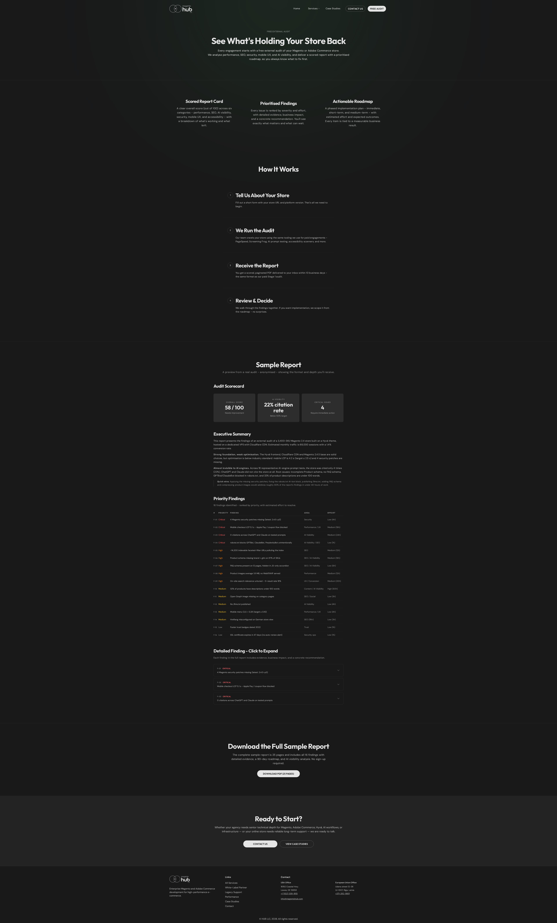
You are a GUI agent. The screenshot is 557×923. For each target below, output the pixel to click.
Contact (229, 906)
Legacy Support (233, 892)
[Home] (180, 9)
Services (313, 8)
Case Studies (333, 8)
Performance (232, 896)
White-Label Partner (236, 887)
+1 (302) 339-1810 (289, 893)
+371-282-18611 (342, 893)
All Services (231, 882)
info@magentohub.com (292, 898)
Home (296, 8)
